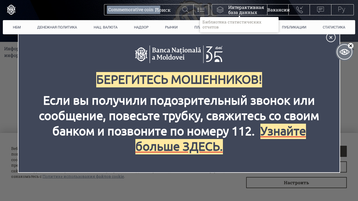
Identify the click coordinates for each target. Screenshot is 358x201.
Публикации (294, 27)
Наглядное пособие (345, 52)
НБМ (17, 27)
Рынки (171, 27)
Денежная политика (57, 27)
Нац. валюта (105, 27)
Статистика (334, 27)
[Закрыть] (331, 37)
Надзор (141, 27)
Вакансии (277, 10)
